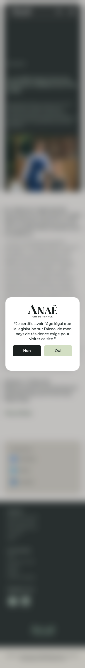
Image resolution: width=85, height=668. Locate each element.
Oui (58, 350)
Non (27, 350)
